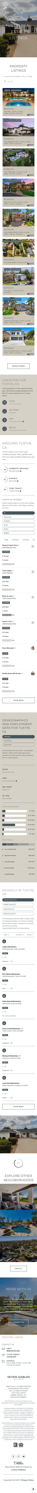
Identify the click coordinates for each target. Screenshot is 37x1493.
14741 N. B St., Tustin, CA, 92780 (11, 1003)
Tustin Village (6, 570)
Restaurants (13, 517)
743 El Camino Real (9, 598)
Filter (10, 81)
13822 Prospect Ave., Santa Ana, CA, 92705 (15, 1085)
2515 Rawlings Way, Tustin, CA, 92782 (13, 949)
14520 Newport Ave (9, 624)
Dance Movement (8, 648)
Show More (18, 1106)
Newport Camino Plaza (10, 545)
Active (13, 525)
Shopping (13, 521)
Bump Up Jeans (7, 596)
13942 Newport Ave (9, 547)
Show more (18, 700)
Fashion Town (7, 621)
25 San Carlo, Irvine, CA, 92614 (11, 1058)
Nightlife (13, 533)
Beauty (13, 529)
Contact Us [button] (18, 1322)
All (13, 513)
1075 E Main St (7, 573)
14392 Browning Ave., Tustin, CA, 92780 (14, 976)
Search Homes (18, 366)
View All (18, 1268)
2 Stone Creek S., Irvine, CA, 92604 (12, 1031)
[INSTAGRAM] (18, 1456)
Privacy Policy (27, 1480)
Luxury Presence (18, 1470)
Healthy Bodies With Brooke (11, 673)
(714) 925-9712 (11, 1356)
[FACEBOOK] (13, 1456)
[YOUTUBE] (24, 1456)
